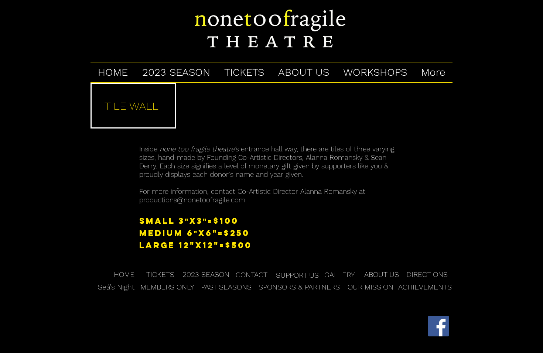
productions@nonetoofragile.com (192, 200)
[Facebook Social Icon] (438, 326)
